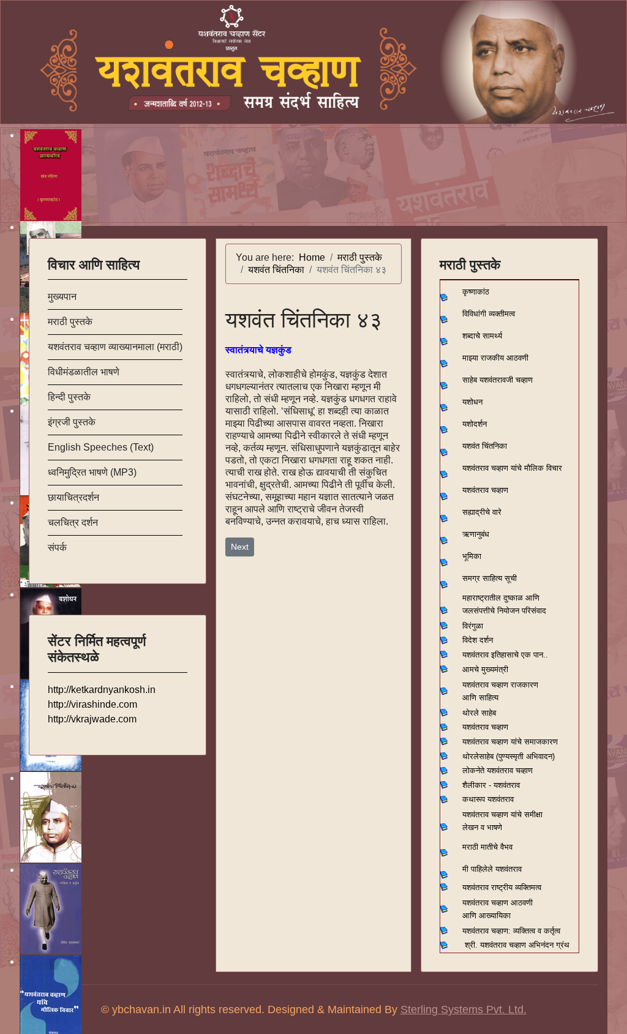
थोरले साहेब (479, 712)
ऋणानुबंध (475, 534)
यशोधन (472, 401)
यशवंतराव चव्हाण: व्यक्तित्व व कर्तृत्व (511, 930)
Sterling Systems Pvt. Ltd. (463, 1009)
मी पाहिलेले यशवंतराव (492, 869)
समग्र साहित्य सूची (489, 578)
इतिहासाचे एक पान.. (519, 654)
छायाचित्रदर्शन (73, 497)
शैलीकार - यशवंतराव (491, 785)
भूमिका (471, 556)
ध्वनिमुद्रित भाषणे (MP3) (92, 472)
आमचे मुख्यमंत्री (485, 669)
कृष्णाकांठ (475, 291)
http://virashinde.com (92, 704)
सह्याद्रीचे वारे (481, 512)
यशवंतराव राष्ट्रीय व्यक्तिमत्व (501, 887)
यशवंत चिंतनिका (484, 446)
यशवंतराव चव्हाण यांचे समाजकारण (510, 741)
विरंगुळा (472, 626)
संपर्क (57, 547)
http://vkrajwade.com (92, 719)
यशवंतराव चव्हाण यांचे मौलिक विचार (512, 468)
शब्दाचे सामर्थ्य (482, 335)
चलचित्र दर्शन (73, 522)
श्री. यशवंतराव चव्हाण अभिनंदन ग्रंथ (517, 945)
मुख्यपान (62, 296)
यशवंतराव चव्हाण (485, 490)
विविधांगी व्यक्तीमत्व (488, 313)
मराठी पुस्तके (70, 322)
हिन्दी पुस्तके (69, 397)
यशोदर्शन (474, 424)
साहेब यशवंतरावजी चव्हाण (497, 379)
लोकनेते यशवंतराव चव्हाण (497, 770)
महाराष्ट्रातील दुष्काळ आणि (500, 597)
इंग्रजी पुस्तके (72, 422)
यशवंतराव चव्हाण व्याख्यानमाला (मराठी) (115, 347)
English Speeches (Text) (101, 447)
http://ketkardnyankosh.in (102, 689)
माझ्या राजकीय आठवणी (495, 357)
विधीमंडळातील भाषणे (83, 372)
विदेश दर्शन (477, 640)
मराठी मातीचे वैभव (487, 847)
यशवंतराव (475, 654)
